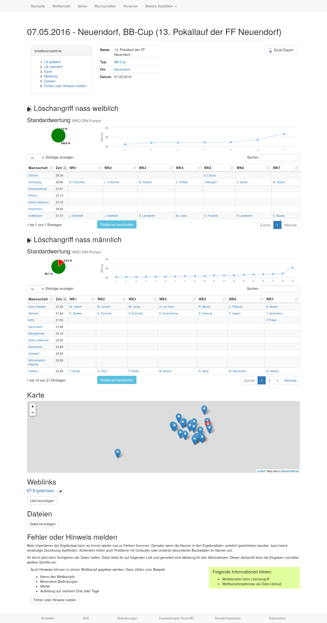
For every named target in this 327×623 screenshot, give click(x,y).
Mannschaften (105, 6)
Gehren (33, 175)
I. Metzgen (210, 182)
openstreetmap (290, 471)
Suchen (253, 157)
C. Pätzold (235, 306)
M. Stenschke (237, 371)
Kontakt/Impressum (228, 618)
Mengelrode (36, 333)
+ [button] (32, 406)
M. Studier (145, 182)
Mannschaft (38, 167)
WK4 (179, 167)
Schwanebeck (37, 189)
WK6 (240, 167)
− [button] (32, 412)
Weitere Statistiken (159, 6)
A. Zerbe (242, 182)
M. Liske (181, 215)
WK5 (207, 167)
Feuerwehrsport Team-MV (176, 618)
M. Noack (165, 371)
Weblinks (51, 76)
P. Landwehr (245, 215)
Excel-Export (283, 49)
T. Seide (74, 371)
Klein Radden (37, 306)
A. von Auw (166, 306)
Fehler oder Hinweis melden (65, 85)
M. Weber (272, 371)
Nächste (290, 225)
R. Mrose (204, 306)
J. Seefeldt (76, 215)
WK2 (108, 167)
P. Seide (134, 371)
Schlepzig (34, 182)
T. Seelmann (274, 313)
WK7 (276, 167)
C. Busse (279, 215)
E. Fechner (104, 313)
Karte (48, 71)
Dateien (50, 81)
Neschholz (35, 209)
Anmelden (48, 618)
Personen (130, 6)
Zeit (59, 167)
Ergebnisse (43, 490)
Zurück (265, 225)
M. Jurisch (104, 306)
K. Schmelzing (168, 313)
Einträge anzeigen (59, 157)
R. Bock (204, 371)
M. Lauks (134, 306)
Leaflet (261, 471)
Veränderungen (127, 618)
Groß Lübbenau (38, 202)
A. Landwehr (147, 215)
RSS (86, 618)
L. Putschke (111, 182)
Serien (82, 6)
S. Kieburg (205, 313)
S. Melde (272, 306)
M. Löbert (75, 306)
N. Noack (279, 182)
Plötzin (32, 195)
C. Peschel (211, 215)
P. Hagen (235, 313)
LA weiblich (52, 61)
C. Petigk (182, 182)
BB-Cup (120, 61)
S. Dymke (75, 313)
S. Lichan (210, 175)
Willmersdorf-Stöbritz (37, 362)
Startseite (38, 6)
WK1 (73, 167)
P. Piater (271, 320)
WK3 (142, 167)
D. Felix (102, 371)
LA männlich (53, 66)
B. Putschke (77, 182)
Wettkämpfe (61, 6)
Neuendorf (122, 69)
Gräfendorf (35, 215)
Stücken (33, 313)
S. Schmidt (135, 313)
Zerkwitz (33, 353)
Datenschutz (277, 618)
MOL (31, 320)
